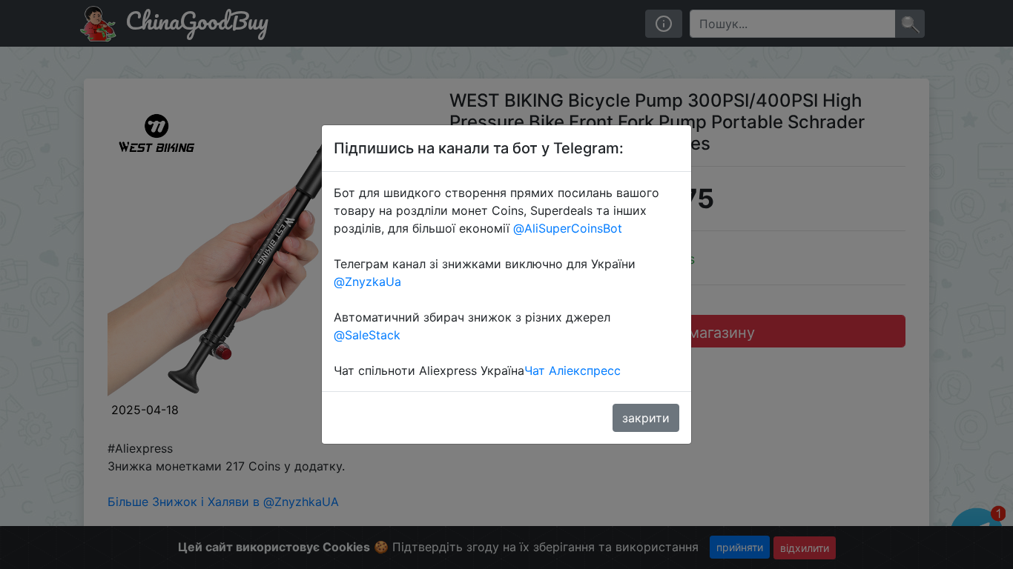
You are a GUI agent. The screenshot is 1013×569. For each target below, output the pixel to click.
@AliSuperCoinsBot (567, 228)
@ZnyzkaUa (367, 281)
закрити (646, 417)
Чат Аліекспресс (572, 370)
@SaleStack (367, 334)
